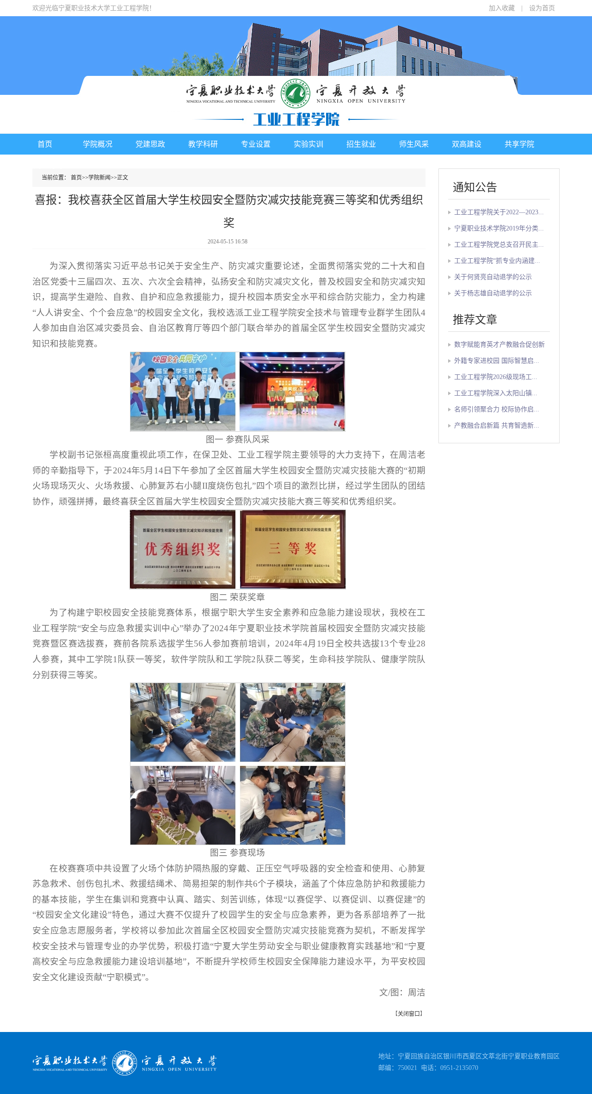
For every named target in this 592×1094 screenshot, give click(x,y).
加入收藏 (502, 8)
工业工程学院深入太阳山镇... (495, 393)
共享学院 (519, 144)
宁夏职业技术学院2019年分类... (499, 228)
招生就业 (361, 144)
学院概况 (97, 144)
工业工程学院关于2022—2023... (499, 212)
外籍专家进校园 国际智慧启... (496, 360)
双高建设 (466, 144)
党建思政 (150, 144)
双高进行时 (44, 165)
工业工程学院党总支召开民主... (499, 244)
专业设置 (256, 144)
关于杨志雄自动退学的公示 (493, 293)
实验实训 (308, 144)
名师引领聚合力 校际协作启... (496, 409)
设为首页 (542, 8)
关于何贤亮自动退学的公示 (493, 277)
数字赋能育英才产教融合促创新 (499, 344)
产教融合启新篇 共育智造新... (496, 425)
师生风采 (414, 144)
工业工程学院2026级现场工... (495, 376)
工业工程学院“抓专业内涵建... (497, 260)
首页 (44, 144)
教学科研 (203, 144)
